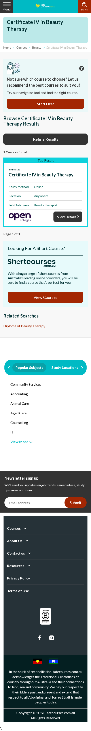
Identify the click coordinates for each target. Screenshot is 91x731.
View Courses (45, 297)
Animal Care (19, 403)
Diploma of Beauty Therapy (24, 326)
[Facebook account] (39, 638)
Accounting (19, 394)
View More (19, 441)
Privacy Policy (18, 578)
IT (12, 432)
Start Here (45, 104)
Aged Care (18, 413)
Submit (76, 502)
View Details (66, 217)
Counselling (19, 422)
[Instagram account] (51, 638)
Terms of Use (18, 591)
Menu (7, 9)
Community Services (25, 384)
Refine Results (45, 139)
